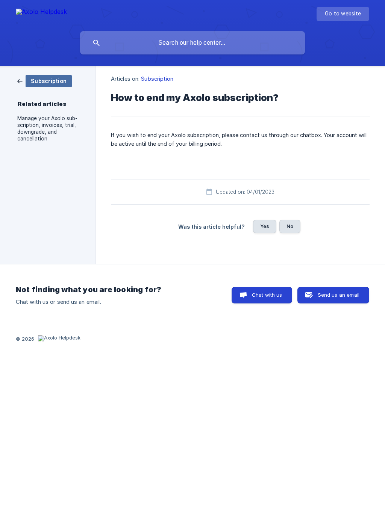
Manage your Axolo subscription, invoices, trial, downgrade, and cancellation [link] (47, 128)
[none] (41, 13)
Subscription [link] (157, 78)
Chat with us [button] (267, 295)
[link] (44, 80)
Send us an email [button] (338, 295)
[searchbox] (192, 42)
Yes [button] (264, 226)
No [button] (289, 226)
